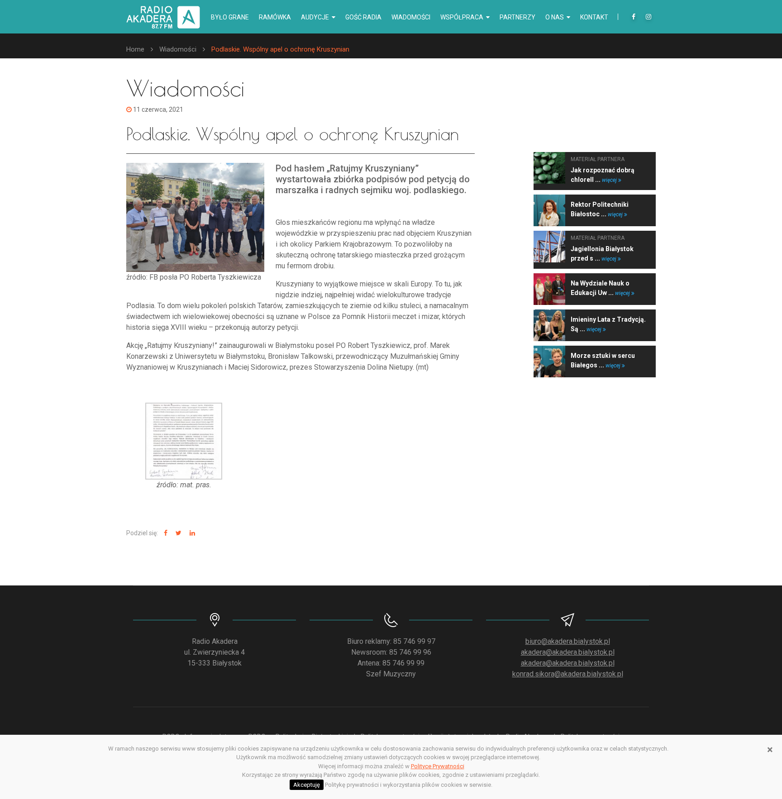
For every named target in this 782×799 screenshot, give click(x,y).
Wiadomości (410, 17)
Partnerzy (517, 17)
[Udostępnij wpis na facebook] (164, 533)
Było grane (230, 17)
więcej (610, 180)
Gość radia (363, 17)
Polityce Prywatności (437, 766)
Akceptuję (306, 784)
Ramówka (275, 17)
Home (135, 49)
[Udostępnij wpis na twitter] (177, 533)
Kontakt (594, 17)
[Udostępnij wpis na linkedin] (191, 533)
